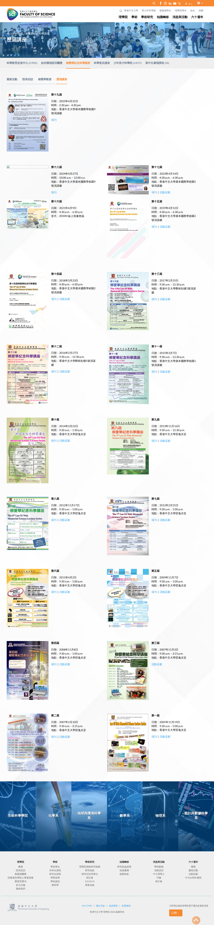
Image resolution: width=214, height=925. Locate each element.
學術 (134, 17)
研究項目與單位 (90, 874)
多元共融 (20, 885)
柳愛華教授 (44, 79)
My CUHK (87, 905)
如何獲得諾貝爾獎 (52, 63)
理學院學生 (181, 11)
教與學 (55, 885)
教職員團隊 (20, 874)
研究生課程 (55, 874)
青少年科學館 (149, 11)
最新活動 (12, 79)
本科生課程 (55, 871)
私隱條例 (126, 905)
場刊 (54, 192)
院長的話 (27, 79)
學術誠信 (55, 882)
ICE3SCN (89, 882)
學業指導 (55, 878)
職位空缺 (100, 905)
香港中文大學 (131, 11)
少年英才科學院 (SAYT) (128, 63)
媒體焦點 (124, 874)
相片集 (158, 882)
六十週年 (197, 17)
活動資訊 (159, 871)
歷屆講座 (62, 79)
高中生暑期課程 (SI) (157, 63)
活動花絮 (165, 192)
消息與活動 (180, 17)
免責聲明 (113, 905)
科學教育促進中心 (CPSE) (22, 63)
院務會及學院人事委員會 (20, 878)
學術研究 (147, 17)
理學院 (123, 17)
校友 (192, 11)
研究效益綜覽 (124, 867)
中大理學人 (159, 874)
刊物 (158, 878)
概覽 (20, 867)
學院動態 (159, 867)
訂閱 (174, 913)
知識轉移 (163, 17)
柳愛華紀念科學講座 (78, 63)
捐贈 (201, 11)
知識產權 (124, 871)
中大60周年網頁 (193, 878)
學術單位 (55, 867)
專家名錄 (89, 885)
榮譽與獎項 (20, 882)
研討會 (89, 878)
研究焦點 (89, 871)
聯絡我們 (20, 889)
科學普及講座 (102, 63)
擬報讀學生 (165, 11)
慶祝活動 (193, 871)
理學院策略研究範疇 (89, 867)
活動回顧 (193, 874)
